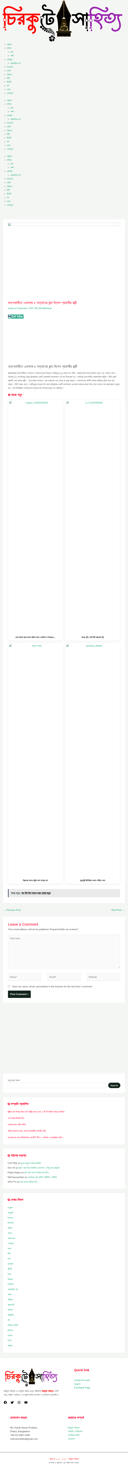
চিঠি (8, 78)
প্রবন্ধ (9, 74)
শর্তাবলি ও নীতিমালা (75, 1431)
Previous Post (12, 910)
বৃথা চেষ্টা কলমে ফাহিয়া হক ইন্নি (36, 1172)
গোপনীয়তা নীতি (73, 1435)
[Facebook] (5, 1402)
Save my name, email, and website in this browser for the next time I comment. (52, 986)
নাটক (9, 70)
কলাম (10, 1233)
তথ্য (8, 89)
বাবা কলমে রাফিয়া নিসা (28, 1182)
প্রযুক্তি (11, 1315)
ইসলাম (10, 1218)
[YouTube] (25, 1402)
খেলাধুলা (10, 93)
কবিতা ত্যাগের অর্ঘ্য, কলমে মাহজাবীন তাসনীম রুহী (27, 1131)
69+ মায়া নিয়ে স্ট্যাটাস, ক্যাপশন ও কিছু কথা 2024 (39, 1168)
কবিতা (9, 48)
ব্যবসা (10, 1335)
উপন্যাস (10, 67)
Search (114, 1085)
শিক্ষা (9, 1340)
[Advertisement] (64, 341)
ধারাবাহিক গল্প (15, 63)
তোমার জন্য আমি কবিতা (17, 1124)
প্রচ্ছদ (9, 44)
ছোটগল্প (9, 59)
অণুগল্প (10, 1207)
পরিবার (10, 1299)
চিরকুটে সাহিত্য (73, 1427)
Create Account (82, 1380)
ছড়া (11, 52)
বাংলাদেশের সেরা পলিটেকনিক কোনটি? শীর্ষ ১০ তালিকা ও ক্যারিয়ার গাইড (35, 1137)
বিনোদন (10, 1330)
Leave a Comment (17, 308)
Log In (77, 1384)
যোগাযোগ (71, 1439)
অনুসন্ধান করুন (14, 1080)
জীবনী (9, 82)
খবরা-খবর (11, 1238)
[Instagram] (19, 1402)
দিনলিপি (10, 1284)
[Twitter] (12, 1402)
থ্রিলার (10, 1279)
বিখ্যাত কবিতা (13, 1325)
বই (8, 85)
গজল (12, 55)
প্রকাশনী (11, 1305)
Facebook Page (82, 1387)
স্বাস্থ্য (10, 1345)
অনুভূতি (10, 1212)
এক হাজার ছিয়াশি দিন (16, 1118)
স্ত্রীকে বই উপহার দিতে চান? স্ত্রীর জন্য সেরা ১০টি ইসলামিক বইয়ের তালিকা (36, 1112)
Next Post (118, 910)
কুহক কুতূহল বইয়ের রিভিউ (31, 1163)
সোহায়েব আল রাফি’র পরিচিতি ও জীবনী (42, 1177)
